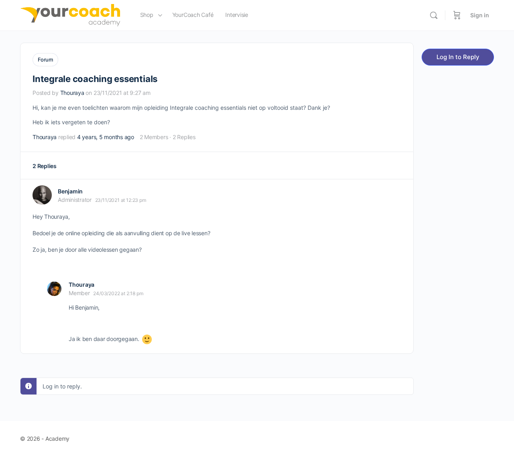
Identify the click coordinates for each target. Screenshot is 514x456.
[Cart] (457, 15)
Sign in (479, 15)
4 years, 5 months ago (105, 137)
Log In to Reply (457, 57)
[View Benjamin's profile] (42, 195)
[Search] (434, 15)
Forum (45, 59)
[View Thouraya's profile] (54, 288)
